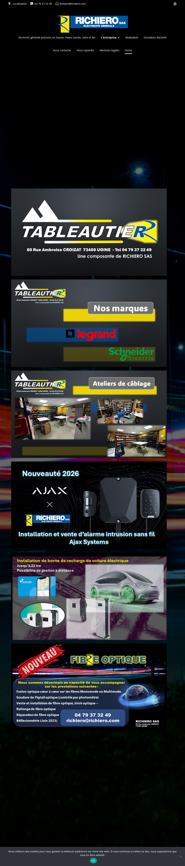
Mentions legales (109, 50)
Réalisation (131, 37)
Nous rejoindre (85, 50)
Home (128, 50)
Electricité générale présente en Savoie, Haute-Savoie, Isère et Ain (56, 37)
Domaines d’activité (155, 37)
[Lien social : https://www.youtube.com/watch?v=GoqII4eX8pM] (175, 3)
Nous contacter (62, 50)
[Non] (180, 856)
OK (93, 860)
